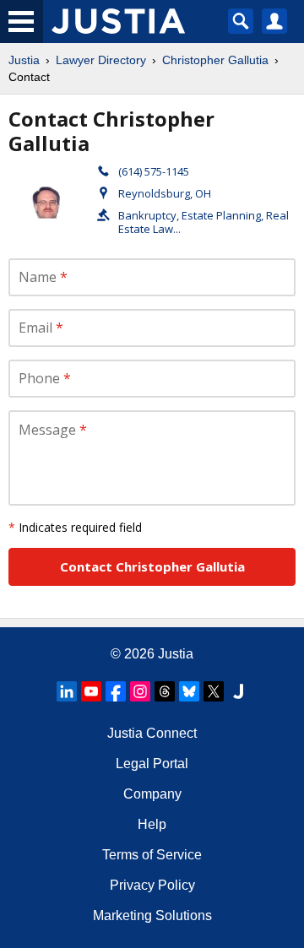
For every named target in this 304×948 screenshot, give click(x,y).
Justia (24, 60)
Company (152, 794)
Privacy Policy (152, 885)
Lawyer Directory (101, 60)
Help (152, 824)
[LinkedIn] (67, 691)
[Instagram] (140, 691)
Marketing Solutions (152, 915)
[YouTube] (91, 691)
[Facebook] (116, 691)
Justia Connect (152, 733)
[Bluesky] (189, 691)
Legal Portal (152, 763)
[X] (214, 691)
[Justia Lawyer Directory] (238, 691)
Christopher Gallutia (215, 60)
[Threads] (165, 691)
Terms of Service (152, 855)
